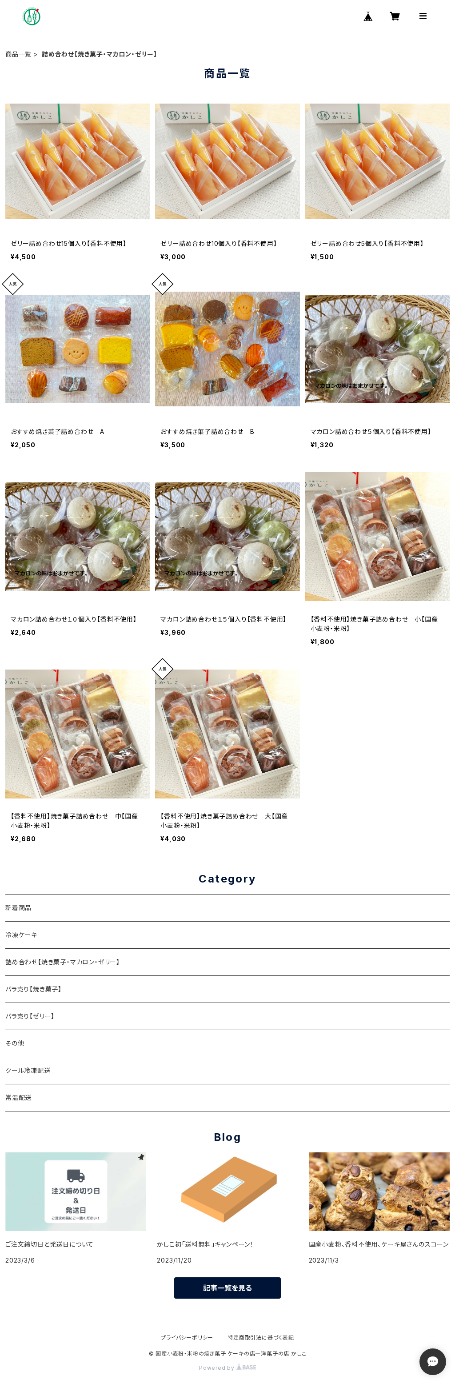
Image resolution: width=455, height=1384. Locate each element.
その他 (14, 1043)
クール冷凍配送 (28, 1070)
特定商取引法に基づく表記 (261, 1337)
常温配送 (18, 1097)
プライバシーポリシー (187, 1337)
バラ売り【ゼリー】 (30, 1016)
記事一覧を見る (227, 1288)
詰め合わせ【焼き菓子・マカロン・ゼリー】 (62, 962)
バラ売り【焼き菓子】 (33, 989)
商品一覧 (18, 54)
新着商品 (18, 907)
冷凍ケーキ (21, 935)
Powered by (217, 1367)
